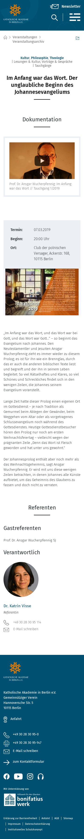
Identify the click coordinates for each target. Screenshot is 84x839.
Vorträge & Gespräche (57, 62)
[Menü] (74, 17)
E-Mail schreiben (25, 629)
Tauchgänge (43, 66)
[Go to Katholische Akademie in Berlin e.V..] (5, 37)
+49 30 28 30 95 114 (27, 622)
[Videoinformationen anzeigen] (42, 160)
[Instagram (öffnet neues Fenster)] (30, 776)
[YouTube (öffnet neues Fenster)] (18, 776)
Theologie (57, 58)
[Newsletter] (65, 6)
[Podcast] (41, 776)
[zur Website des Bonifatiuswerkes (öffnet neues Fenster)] (42, 801)
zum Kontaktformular (28, 762)
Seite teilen (78, 37)
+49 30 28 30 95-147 (27, 743)
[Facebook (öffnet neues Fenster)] (7, 776)
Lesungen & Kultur (27, 62)
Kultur (25, 58)
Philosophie (39, 58)
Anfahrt (15, 719)
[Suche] (54, 17)
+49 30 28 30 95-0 (26, 734)
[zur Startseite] (16, 13)
